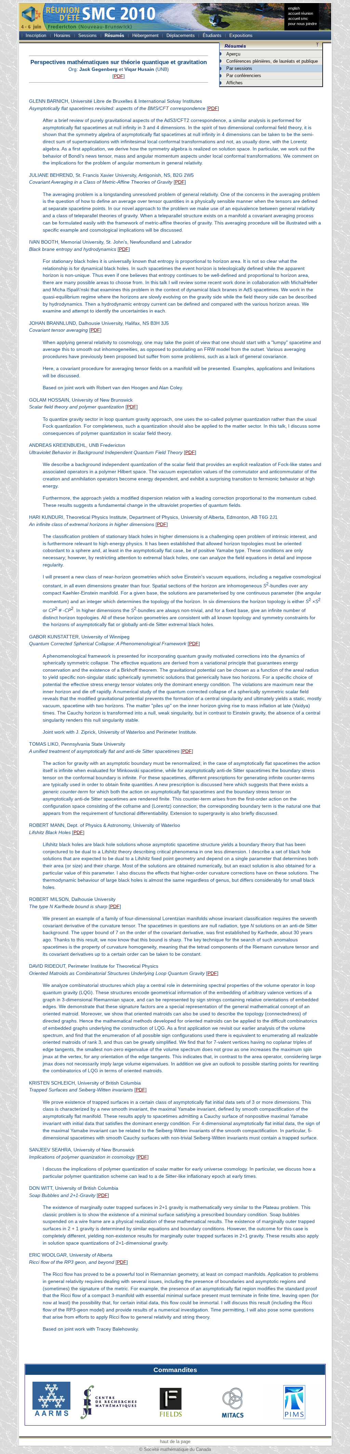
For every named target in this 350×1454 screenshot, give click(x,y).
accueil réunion (300, 13)
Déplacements (180, 35)
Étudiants (212, 35)
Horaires (62, 35)
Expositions (241, 35)
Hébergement (145, 35)
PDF (118, 76)
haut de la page (175, 1441)
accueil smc (298, 18)
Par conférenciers (243, 75)
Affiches (234, 82)
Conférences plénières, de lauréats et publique (272, 61)
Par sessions (239, 68)
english (294, 8)
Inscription (36, 35)
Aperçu (233, 54)
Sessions (87, 35)
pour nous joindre (302, 24)
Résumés (114, 35)
